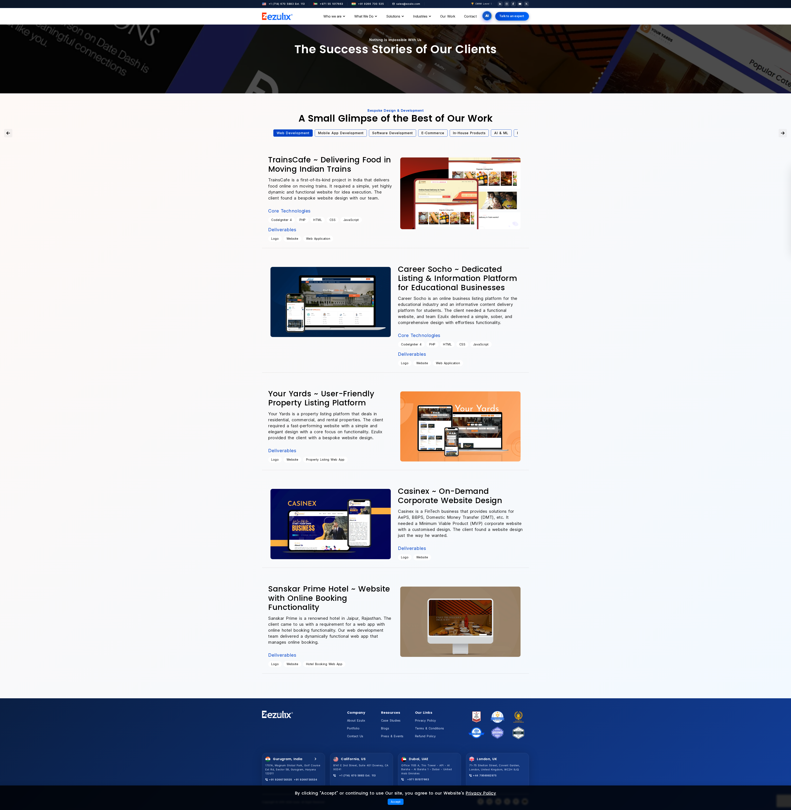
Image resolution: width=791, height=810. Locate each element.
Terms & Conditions (429, 728)
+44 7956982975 (484, 775)
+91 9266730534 (305, 779)
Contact (470, 16)
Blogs (385, 728)
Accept (395, 801)
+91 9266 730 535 (370, 3)
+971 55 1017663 (331, 3)
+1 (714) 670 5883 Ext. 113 (286, 3)
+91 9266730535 (280, 779)
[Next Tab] (783, 133)
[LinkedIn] (500, 3)
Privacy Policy (425, 720)
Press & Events (392, 736)
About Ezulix (356, 720)
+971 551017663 (416, 779)
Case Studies (391, 720)
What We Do (363, 16)
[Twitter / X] (526, 3)
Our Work (447, 16)
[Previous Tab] (8, 133)
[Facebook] (513, 3)
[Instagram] (506, 3)
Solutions (393, 16)
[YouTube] (519, 3)
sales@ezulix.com (408, 3)
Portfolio (353, 728)
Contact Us (355, 736)
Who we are (332, 16)
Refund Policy (425, 736)
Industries (420, 16)
